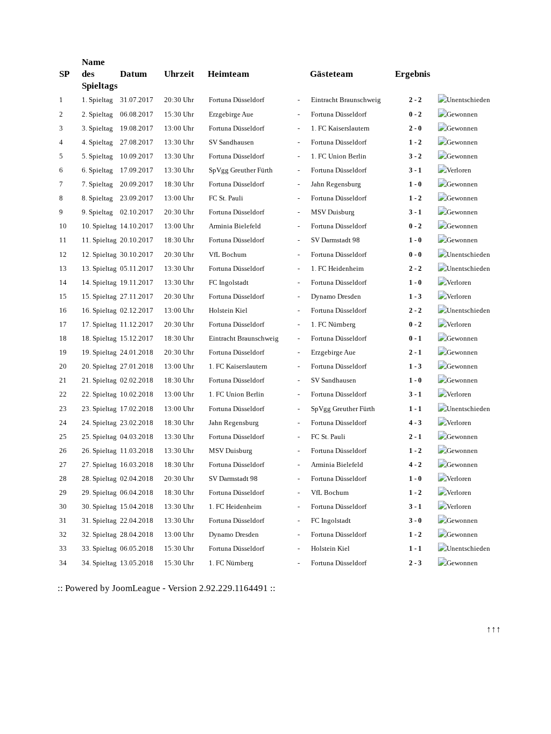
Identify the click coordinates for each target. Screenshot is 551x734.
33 (63, 548)
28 (63, 478)
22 (63, 394)
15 (63, 296)
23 (63, 409)
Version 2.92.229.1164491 (218, 588)
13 (63, 268)
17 (63, 324)
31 (63, 520)
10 (63, 226)
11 (63, 240)
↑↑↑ (493, 629)
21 (63, 380)
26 (63, 451)
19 (63, 352)
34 (63, 563)
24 (63, 423)
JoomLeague (136, 588)
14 (63, 282)
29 (63, 492)
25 (63, 437)
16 (63, 310)
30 (63, 506)
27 (63, 464)
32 (63, 534)
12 (63, 254)
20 (63, 366)
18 (63, 338)
